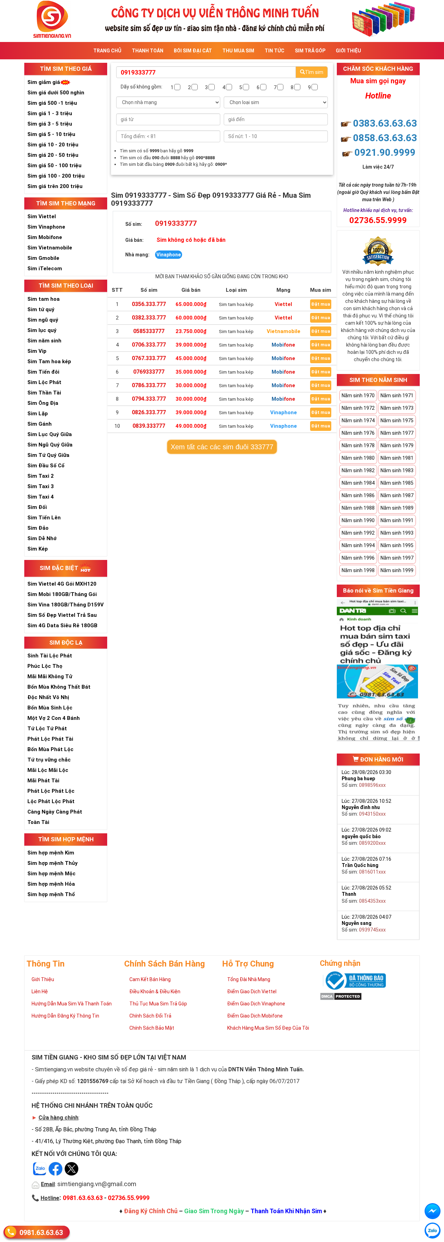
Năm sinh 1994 (358, 545)
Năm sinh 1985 (397, 483)
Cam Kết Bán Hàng (150, 979)
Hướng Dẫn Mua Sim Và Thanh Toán (72, 1003)
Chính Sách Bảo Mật (151, 1028)
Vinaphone (283, 412)
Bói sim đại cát (193, 50)
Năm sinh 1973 (397, 408)
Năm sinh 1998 (358, 570)
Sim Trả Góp (310, 50)
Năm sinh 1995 (397, 545)
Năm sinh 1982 (358, 470)
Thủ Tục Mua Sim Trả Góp (158, 1003)
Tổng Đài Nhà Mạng (248, 979)
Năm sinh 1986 (358, 495)
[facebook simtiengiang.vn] (433, 1211)
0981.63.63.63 (41, 1232)
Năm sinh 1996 (358, 558)
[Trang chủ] (222, 18)
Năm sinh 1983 (397, 470)
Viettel (283, 304)
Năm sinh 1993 (397, 533)
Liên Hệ (40, 991)
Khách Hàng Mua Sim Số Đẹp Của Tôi (268, 1028)
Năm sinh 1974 (358, 420)
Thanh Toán (147, 50)
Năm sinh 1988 (358, 508)
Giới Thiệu (348, 50)
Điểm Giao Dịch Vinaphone (256, 1003)
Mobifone (283, 345)
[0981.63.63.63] (433, 1231)
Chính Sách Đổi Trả (150, 1016)
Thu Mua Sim (238, 50)
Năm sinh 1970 (358, 395)
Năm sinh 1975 (397, 420)
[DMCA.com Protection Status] (341, 996)
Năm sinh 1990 (358, 520)
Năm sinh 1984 (358, 483)
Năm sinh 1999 (397, 570)
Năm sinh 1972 (358, 408)
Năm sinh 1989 (397, 508)
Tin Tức (274, 50)
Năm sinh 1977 (397, 433)
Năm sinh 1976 (358, 433)
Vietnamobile (283, 331)
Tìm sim (314, 72)
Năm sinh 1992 (358, 533)
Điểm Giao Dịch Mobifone (255, 1016)
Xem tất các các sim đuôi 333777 (222, 447)
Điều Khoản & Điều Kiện (154, 991)
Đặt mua (320, 304)
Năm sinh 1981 (397, 458)
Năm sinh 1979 (397, 445)
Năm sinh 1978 (358, 445)
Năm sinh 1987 (397, 495)
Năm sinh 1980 (358, 458)
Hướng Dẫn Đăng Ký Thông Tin (65, 1016)
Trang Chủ (107, 50)
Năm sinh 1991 (397, 520)
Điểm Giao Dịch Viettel (251, 991)
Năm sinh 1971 (397, 395)
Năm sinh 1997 (397, 558)
